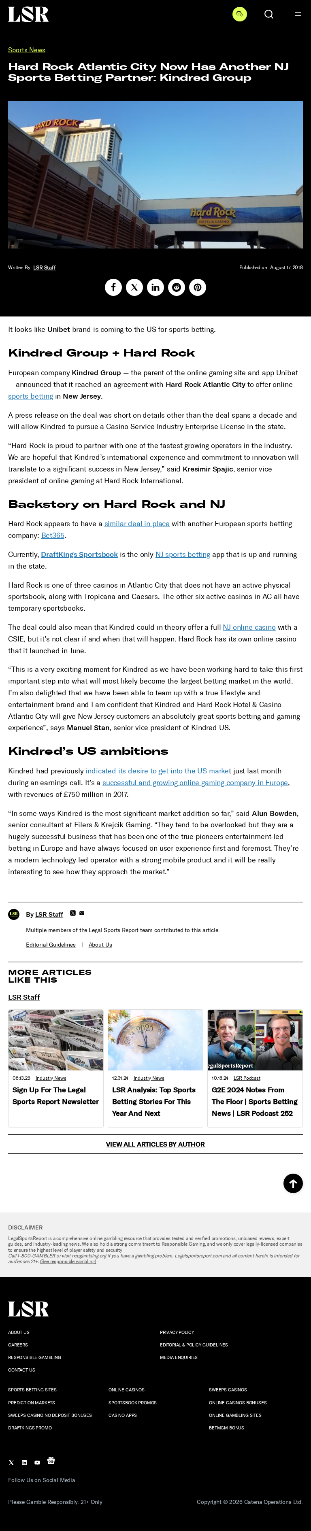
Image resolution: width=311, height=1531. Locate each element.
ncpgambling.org (89, 1256)
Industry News (51, 1078)
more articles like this (50, 976)
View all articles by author (155, 1144)
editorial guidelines (51, 944)
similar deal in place (137, 523)
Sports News (26, 50)
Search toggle (269, 14)
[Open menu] (298, 14)
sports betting (30, 396)
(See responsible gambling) (68, 1261)
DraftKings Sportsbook (79, 554)
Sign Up (239, 14)
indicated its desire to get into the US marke (157, 771)
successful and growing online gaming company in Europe (195, 782)
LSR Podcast (247, 1078)
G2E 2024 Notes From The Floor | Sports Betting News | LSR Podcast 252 (255, 1101)
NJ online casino (249, 627)
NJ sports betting (183, 554)
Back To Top (293, 1183)
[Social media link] (113, 287)
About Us (100, 944)
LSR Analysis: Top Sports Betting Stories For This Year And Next (154, 1101)
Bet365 (52, 535)
